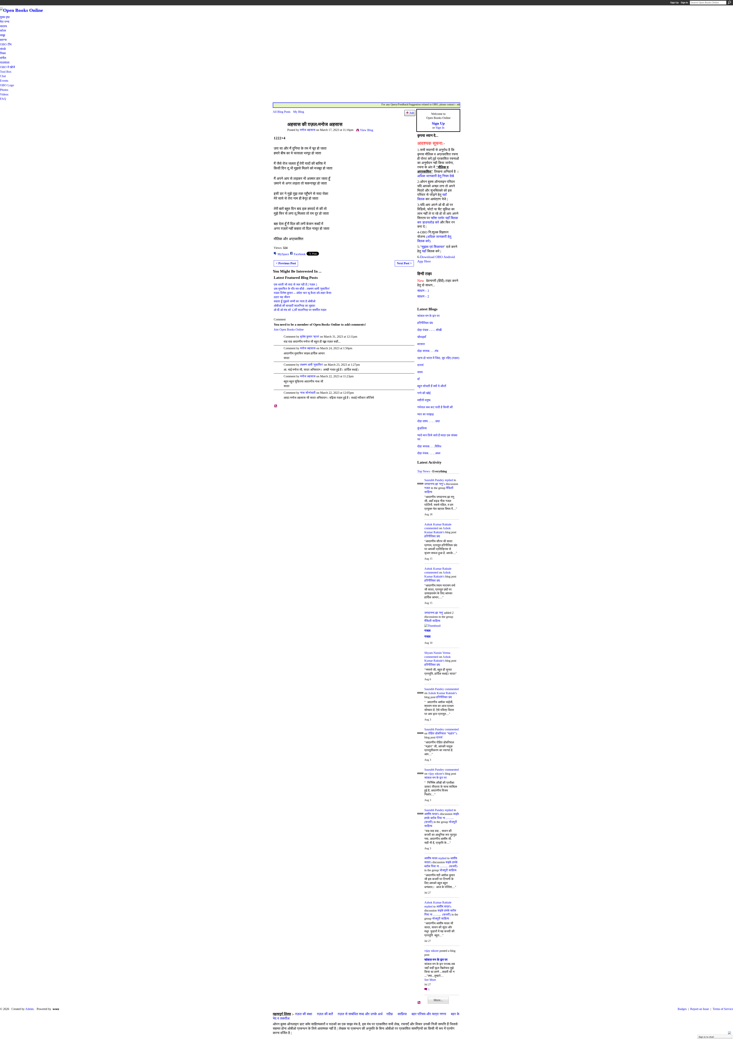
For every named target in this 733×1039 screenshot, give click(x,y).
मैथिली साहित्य (432, 620)
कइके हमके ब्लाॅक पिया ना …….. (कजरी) (441, 818)
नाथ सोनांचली (308, 392)
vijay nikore (431, 950)
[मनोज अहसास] (279, 131)
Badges (682, 1009)
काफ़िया (402, 1014)
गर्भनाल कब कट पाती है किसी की (435, 407)
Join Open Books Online (289, 329)
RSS (276, 406)
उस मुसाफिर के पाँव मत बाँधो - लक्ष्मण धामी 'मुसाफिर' (302, 288)
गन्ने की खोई (423, 393)
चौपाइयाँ (421, 337)
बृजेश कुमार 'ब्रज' (309, 336)
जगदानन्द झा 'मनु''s (434, 484)
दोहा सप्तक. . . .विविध (429, 446)
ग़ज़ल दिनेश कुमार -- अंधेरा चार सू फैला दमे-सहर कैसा (302, 292)
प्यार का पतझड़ (425, 414)
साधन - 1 (423, 291)
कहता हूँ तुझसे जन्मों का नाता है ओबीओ (294, 301)
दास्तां (420, 365)
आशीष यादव (431, 858)
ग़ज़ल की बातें (325, 1014)
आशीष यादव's (431, 814)
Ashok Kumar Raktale (437, 524)
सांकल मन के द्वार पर (428, 315)
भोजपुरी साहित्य (448, 870)
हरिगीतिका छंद (425, 322)
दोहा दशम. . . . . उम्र (428, 421)
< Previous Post (286, 263)
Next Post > (404, 263)
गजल (427, 488)
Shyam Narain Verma (437, 652)
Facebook (300, 254)
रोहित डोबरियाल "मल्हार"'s (442, 733)
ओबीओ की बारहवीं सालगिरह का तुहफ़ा (294, 305)
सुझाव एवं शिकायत (432, 247)
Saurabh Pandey (434, 480)
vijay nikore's (436, 773)
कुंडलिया (422, 428)
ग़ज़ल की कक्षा (303, 1014)
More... (438, 1000)
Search (729, 2)
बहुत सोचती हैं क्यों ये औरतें (431, 386)
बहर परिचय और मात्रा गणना (429, 1014)
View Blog (366, 130)
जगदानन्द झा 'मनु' (433, 612)
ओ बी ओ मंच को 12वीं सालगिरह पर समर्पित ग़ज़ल (300, 309)
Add (411, 112)
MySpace (283, 254)
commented (431, 528)
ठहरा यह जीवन (282, 297)
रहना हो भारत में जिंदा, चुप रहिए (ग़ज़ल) (438, 358)
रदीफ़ (389, 1014)
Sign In (684, 2)
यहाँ (424, 251)
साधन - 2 (423, 296)
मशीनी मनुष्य (423, 400)
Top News (423, 471)
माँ (418, 379)
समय (420, 372)
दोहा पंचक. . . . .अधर (428, 453)
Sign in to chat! (706, 1037)
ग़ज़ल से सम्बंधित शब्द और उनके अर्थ (360, 1014)
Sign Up (674, 2)
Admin (29, 1009)
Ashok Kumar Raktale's (442, 693)
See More (430, 979)
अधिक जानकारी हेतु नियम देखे (435, 176)
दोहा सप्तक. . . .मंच (427, 351)
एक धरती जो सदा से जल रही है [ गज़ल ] (295, 284)
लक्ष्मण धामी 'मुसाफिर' (311, 364)
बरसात (421, 344)
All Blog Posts (281, 111)
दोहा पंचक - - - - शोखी (429, 330)
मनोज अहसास (307, 129)
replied (449, 480)
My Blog (298, 111)
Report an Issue (699, 1009)
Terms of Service (723, 1009)
